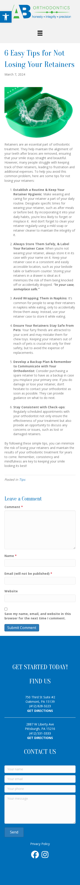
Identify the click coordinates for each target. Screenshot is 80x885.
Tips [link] (22, 479)
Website (11, 591)
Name (10, 556)
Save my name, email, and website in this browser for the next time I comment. (37, 616)
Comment (13, 507)
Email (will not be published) (28, 573)
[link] (6, 17)
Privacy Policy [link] (40, 844)
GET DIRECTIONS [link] (40, 711)
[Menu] (40, 33)
